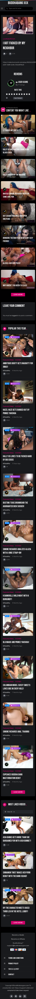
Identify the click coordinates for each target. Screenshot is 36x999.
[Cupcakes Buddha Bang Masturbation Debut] (18, 756)
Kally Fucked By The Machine (14, 174)
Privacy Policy (13, 963)
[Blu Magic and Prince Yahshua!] (18, 624)
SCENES (18, 360)
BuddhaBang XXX (18, 3)
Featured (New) (8, 360)
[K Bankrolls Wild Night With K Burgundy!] (18, 578)
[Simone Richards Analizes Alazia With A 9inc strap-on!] (18, 531)
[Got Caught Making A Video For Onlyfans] (18, 213)
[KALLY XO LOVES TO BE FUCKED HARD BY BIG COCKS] (18, 438)
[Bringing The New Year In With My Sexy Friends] (18, 235)
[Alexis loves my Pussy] (18, 257)
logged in (15, 315)
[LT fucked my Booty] (18, 124)
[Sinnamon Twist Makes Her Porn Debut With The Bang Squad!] (18, 860)
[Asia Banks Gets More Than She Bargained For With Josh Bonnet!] (18, 825)
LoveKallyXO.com (9, 39)
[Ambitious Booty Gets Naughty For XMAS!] (18, 345)
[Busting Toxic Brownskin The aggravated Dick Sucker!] (18, 485)
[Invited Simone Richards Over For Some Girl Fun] (18, 190)
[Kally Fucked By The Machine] (18, 168)
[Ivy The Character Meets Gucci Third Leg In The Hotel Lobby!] (18, 895)
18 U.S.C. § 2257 (13, 969)
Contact (11, 974)
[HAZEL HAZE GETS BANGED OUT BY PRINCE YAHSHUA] (18, 392)
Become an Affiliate (18, 939)
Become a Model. (18, 935)
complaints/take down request (18, 990)
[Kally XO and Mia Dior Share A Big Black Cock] (18, 146)
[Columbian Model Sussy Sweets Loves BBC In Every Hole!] (18, 667)
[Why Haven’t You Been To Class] (18, 279)
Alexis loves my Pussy (11, 263)
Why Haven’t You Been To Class (15, 285)
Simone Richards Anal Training (16, 731)
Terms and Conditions (16, 958)
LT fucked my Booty (10, 130)
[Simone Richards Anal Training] (18, 713)
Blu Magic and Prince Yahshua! (16, 642)
